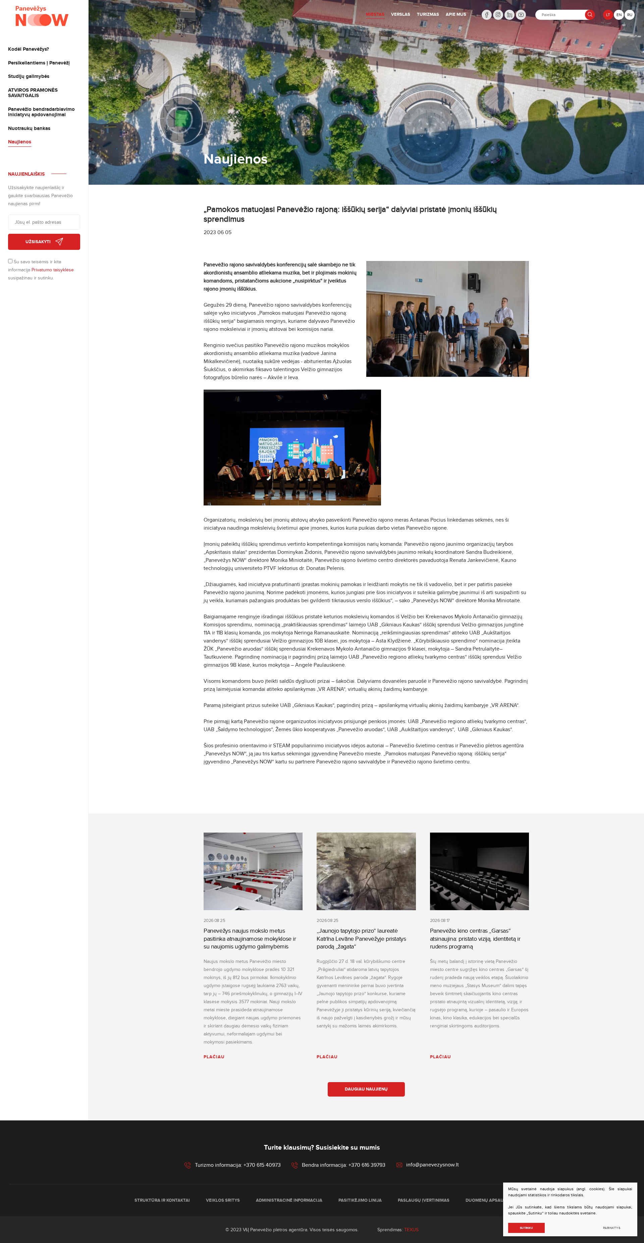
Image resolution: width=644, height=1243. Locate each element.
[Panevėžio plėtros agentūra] (42, 16)
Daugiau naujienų (366, 1089)
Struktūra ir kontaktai (162, 1200)
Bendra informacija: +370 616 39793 (343, 1165)
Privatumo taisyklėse (53, 270)
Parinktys (612, 1228)
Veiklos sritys (223, 1200)
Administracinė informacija (289, 1200)
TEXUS (411, 1230)
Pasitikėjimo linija (360, 1200)
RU (629, 14)
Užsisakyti (38, 242)
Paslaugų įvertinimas (423, 1200)
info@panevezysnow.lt (432, 1165)
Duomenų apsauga (488, 1200)
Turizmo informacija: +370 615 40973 (238, 1165)
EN (619, 14)
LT (608, 14)
